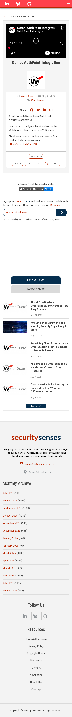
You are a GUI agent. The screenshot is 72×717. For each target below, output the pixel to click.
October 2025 (10, 515)
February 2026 (11, 545)
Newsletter (36, 682)
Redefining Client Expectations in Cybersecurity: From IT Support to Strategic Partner (50, 347)
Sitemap (36, 689)
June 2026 (8, 575)
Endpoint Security (35, 164)
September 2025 (12, 508)
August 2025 (10, 500)
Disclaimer (36, 660)
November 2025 (11, 523)
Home (5, 16)
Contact (36, 667)
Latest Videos (36, 288)
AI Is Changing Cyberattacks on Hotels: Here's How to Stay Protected (49, 367)
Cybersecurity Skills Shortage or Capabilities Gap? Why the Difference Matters (49, 388)
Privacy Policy (36, 646)
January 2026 (10, 538)
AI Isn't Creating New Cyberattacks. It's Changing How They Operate (49, 306)
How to (18, 164)
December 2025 (11, 530)
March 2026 (9, 553)
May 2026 (8, 568)
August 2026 (10, 590)
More (34, 406)
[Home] (36, 438)
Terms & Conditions (36, 639)
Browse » (55, 205)
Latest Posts (35, 280)
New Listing (36, 674)
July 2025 (8, 493)
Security (53, 164)
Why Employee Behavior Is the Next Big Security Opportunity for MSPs (50, 326)
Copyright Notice (36, 653)
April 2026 (8, 560)
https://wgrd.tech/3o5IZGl (23, 144)
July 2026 (8, 583)
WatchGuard (28, 96)
